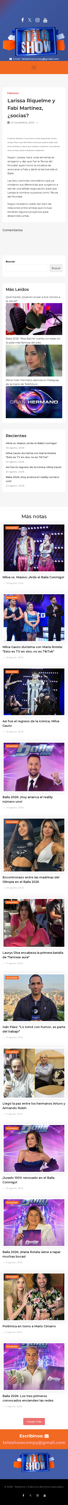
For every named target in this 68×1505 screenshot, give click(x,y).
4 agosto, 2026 (14, 1406)
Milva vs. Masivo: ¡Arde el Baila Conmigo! (31, 443)
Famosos (13, 93)
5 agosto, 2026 (14, 1332)
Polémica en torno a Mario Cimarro (29, 1326)
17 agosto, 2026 (14, 963)
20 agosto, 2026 (15, 888)
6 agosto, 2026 (14, 1262)
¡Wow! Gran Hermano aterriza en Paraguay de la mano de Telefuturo (32, 382)
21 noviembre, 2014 (22, 122)
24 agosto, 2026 (14, 807)
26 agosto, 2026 (14, 583)
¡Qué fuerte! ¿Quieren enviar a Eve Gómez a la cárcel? (33, 299)
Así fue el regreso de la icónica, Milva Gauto (34, 467)
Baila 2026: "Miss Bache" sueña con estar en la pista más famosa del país (33, 340)
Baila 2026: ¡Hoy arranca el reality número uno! (32, 479)
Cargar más (34, 1421)
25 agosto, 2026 (14, 657)
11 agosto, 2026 (14, 1114)
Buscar (10, 261)
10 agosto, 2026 (14, 1188)
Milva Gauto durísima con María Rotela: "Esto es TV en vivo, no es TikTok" (31, 455)
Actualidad (12, 528)
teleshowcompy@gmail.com (40, 58)
